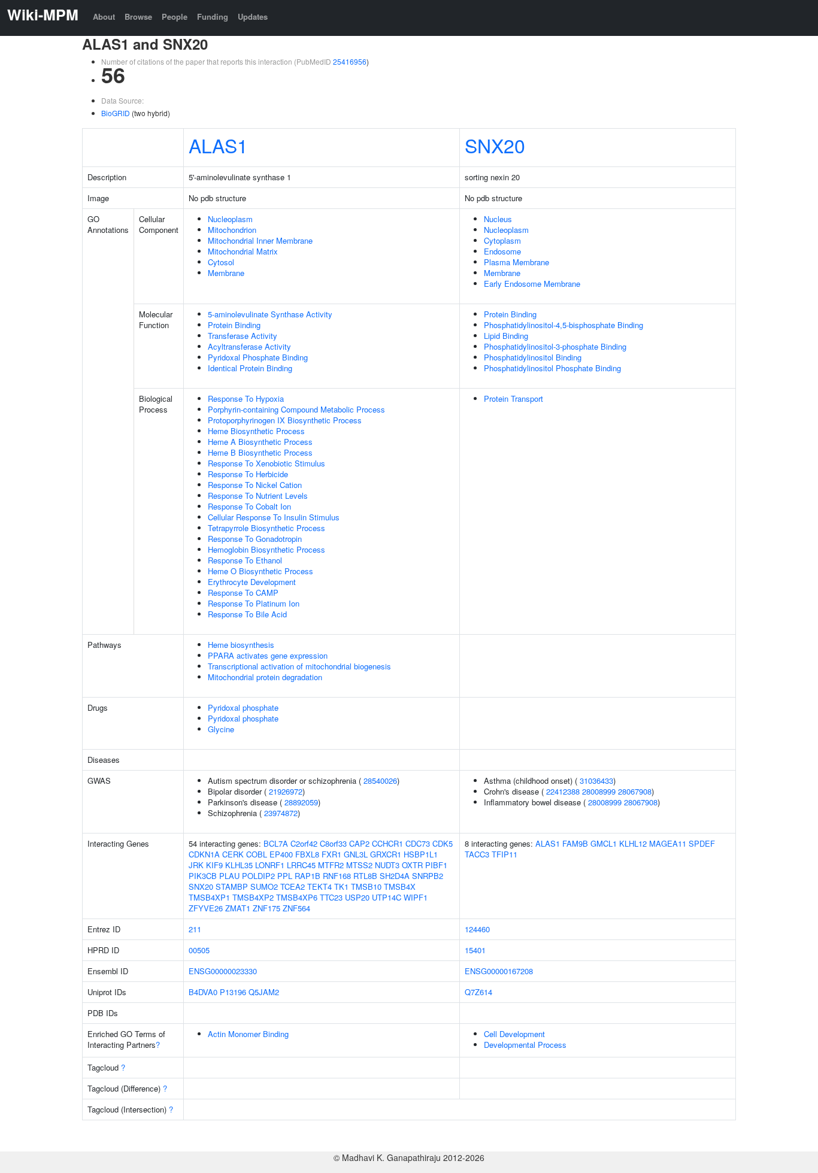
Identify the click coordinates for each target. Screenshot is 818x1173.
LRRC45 (301, 865)
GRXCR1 (385, 854)
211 (195, 929)
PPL (284, 875)
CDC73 (417, 843)
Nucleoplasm (230, 219)
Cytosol (221, 262)
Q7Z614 (478, 992)
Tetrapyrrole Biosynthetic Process (266, 528)
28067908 (635, 791)
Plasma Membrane (516, 262)
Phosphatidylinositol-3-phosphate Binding (555, 346)
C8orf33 (333, 843)
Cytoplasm (502, 240)
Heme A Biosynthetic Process (260, 441)
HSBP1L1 (421, 854)
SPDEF (702, 843)
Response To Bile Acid (247, 614)
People (174, 16)
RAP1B (307, 875)
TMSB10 (366, 886)
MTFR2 (331, 865)
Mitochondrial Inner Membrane (260, 240)
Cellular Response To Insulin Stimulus (274, 517)
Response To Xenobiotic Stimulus (266, 463)
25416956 (349, 61)
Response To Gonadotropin (255, 538)
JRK (196, 865)
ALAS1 (218, 145)
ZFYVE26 (206, 908)
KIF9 (214, 865)
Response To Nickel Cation (255, 484)
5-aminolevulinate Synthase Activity (270, 314)
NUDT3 (387, 865)
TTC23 (331, 897)
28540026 (380, 780)
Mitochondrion (232, 229)
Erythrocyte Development (252, 581)
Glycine (221, 729)
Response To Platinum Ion (253, 603)
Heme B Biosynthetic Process (260, 452)
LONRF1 (269, 865)
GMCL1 (603, 843)
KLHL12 (633, 843)
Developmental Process (525, 1044)
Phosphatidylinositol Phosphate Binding (552, 368)
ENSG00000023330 (223, 971)
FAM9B (575, 843)
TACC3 (477, 854)
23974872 (281, 813)
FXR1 (331, 854)
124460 (477, 929)
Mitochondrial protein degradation (265, 677)
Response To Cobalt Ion (249, 506)
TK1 (341, 886)
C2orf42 (303, 843)
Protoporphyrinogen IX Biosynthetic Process (285, 420)
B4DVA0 (203, 992)
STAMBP (232, 886)
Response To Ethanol (245, 560)
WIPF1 (416, 897)
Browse (138, 16)
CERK (233, 854)
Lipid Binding (506, 335)
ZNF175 (266, 908)
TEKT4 (319, 886)
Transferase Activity (242, 335)
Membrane (226, 272)
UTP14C (386, 897)
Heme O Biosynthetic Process (260, 571)
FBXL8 (307, 854)
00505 (199, 950)
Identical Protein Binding (250, 368)
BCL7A (275, 843)
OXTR (412, 865)
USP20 (357, 897)
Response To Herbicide (248, 474)
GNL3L (356, 854)
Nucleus (498, 219)
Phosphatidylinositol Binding (532, 357)
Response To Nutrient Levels (258, 495)
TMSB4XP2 (253, 897)
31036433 (596, 780)
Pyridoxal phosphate (243, 707)
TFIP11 (504, 854)
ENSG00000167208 (499, 971)
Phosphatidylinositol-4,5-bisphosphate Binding (563, 325)
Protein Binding (234, 325)
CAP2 (359, 843)
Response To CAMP (243, 592)
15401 (475, 950)
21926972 (285, 791)
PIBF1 (436, 865)
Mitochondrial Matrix (243, 251)
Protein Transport (513, 398)
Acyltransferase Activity (249, 346)
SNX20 (495, 145)
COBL (256, 854)
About (104, 16)
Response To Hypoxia (246, 398)
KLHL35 (239, 865)
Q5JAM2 (264, 992)
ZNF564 (296, 908)
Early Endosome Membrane (532, 283)
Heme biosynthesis (241, 644)
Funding (212, 16)
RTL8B (365, 875)
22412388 (563, 791)
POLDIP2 (258, 875)
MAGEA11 (667, 843)
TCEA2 (292, 886)
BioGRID (115, 113)
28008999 (599, 791)
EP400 (281, 854)
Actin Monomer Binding (248, 1033)
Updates (253, 16)
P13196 (233, 992)
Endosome (502, 251)
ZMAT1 (237, 908)
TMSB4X (400, 886)
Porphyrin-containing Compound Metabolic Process (296, 409)
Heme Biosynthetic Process (256, 431)
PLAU (229, 875)
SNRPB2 (427, 875)
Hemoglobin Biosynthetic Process (266, 549)
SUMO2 (264, 886)
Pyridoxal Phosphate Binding (258, 357)
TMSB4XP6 (296, 897)
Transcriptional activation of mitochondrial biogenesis (299, 666)
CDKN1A (204, 854)
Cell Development (514, 1033)
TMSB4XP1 (209, 897)
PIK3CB (203, 875)
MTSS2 (359, 865)
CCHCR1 (387, 843)
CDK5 (442, 843)
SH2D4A (395, 875)
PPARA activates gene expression (268, 655)
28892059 (301, 802)
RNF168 (337, 875)
